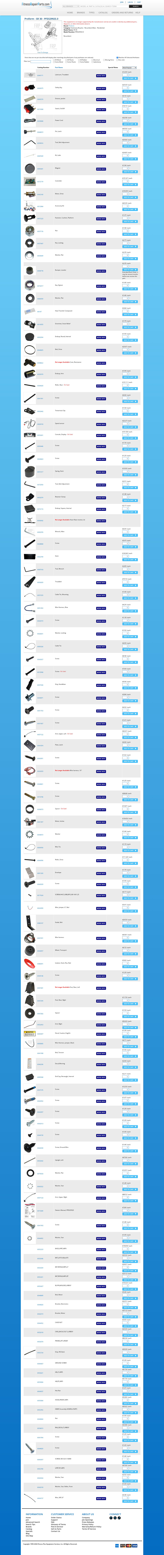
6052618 (40, 1332)
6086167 (40, 923)
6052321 (40, 1277)
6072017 (40, 286)
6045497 (40, 1034)
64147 (39, 312)
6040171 (40, 75)
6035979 (40, 374)
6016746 (40, 797)
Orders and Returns (122, 12)
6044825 (40, 350)
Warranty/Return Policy (91, 1527)
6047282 (40, 1014)
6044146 (40, 976)
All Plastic (70, 60)
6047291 (40, 938)
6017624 (40, 895)
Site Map (29, 1536)
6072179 (40, 182)
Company (86, 1517)
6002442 (40, 411)
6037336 (40, 685)
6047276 (40, 1090)
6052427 (40, 1286)
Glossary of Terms (58, 1524)
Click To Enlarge (42, 52)
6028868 (40, 544)
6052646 (40, 1259)
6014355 (40, 324)
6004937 (40, 1391)
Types (91, 12)
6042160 (40, 194)
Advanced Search (33, 1522)
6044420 (40, 386)
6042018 (40, 1487)
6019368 (40, 109)
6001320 (40, 873)
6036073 (40, 809)
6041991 (40, 399)
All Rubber (83, 60)
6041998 (40, 1053)
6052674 (40, 1342)
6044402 (40, 1238)
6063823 (40, 459)
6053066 (40, 1382)
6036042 (40, 521)
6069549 (40, 156)
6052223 (40, 1249)
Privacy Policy (87, 1524)
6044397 (40, 1460)
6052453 (40, 1025)
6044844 (40, 1419)
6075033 (40, 1174)
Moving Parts (109, 60)
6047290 (40, 1001)
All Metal (58, 60)
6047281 (40, 988)
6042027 (40, 659)
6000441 (40, 169)
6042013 (40, 1124)
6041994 (40, 1438)
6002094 (40, 337)
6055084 (40, 1401)
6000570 (40, 99)
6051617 (40, 472)
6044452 (40, 1323)
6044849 (40, 1295)
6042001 (40, 758)
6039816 (40, 143)
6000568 (40, 1077)
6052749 (40, 557)
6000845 (40, 1044)
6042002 (40, 1101)
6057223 (40, 219)
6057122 (40, 735)
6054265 (40, 582)
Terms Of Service (89, 1529)
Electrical (96, 60)
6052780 (40, 1469)
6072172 (40, 509)
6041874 (40, 746)
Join (27, 1520)
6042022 (40, 1187)
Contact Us (55, 1531)
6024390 (40, 908)
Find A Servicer (57, 1527)
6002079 (40, 498)
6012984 (40, 206)
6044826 (40, 1305)
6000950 (40, 848)
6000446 (40, 446)
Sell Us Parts (56, 1529)
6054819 (40, 1428)
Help (137, 12)
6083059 (40, 299)
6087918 (40, 570)
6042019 (40, 1314)
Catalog (103, 12)
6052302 (40, 1410)
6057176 (40, 231)
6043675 (40, 88)
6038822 (40, 363)
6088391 (40, 964)
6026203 (40, 771)
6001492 (40, 608)
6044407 (40, 1364)
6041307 (40, 822)
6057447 (40, 244)
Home (70, 12)
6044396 (40, 860)
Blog (27, 1533)
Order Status (56, 1517)
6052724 (40, 1353)
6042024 (40, 1478)
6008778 (40, 271)
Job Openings (87, 1520)
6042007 (40, 1112)
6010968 (40, 672)
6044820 (40, 1449)
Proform (71, 26)
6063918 (40, 424)
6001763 (40, 711)
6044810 (40, 835)
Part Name (59, 67)
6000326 (40, 647)
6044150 (40, 1135)
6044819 (40, 132)
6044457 (40, 951)
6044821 (40, 784)
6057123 (40, 1198)
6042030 (40, 1148)
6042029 (40, 884)
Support (54, 1520)
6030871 (40, 698)
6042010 (40, 621)
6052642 (40, 1161)
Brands (81, 12)
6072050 (40, 485)
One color (121, 60)
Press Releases (88, 1522)
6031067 (40, 724)
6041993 (40, 1225)
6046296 (40, 1064)
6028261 (40, 634)
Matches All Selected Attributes (128, 57)
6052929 (40, 1268)
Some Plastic (71, 62)
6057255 (40, 595)
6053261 (40, 435)
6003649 (40, 256)
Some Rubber (84, 62)
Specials (29, 1531)
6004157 (40, 1498)
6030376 (40, 532)
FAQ (52, 1522)
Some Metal (59, 62)
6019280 (40, 1211)
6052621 (40, 1373)
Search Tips (30, 1524)
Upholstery (97, 62)
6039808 (40, 121)
